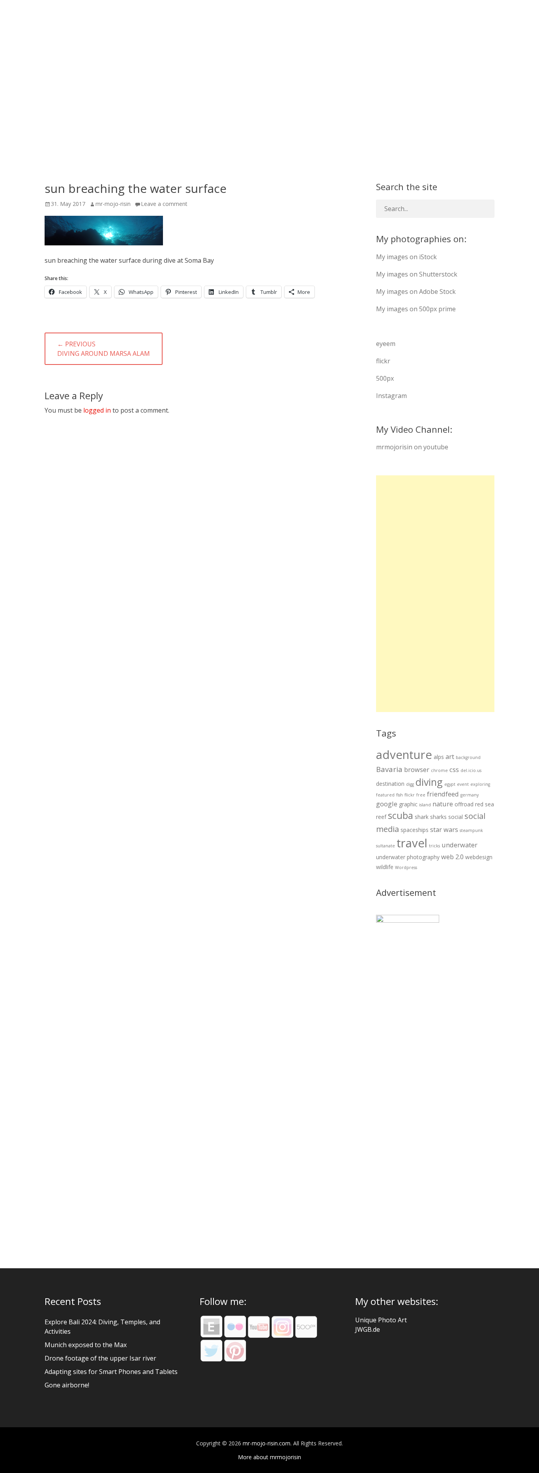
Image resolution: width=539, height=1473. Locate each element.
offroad (464, 804)
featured (385, 795)
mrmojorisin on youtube (412, 447)
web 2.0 (452, 856)
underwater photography (408, 857)
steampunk (471, 830)
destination (390, 783)
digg (410, 784)
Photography (296, 19)
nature (442, 803)
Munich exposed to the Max (86, 1344)
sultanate (385, 846)
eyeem (385, 343)
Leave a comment (164, 203)
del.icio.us (470, 770)
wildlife (384, 867)
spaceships (415, 830)
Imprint (481, 19)
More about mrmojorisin (269, 1457)
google (386, 803)
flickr (383, 361)
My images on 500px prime (416, 309)
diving (429, 782)
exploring (480, 784)
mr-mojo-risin (113, 203)
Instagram (391, 395)
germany (469, 795)
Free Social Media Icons (414, 19)
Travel (348, 19)
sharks (438, 817)
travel (412, 843)
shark (422, 817)
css (454, 769)
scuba (400, 815)
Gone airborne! (67, 1385)
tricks (434, 846)
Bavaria (389, 769)
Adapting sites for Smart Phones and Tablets (111, 1371)
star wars (444, 829)
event (463, 784)
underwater (459, 844)
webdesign (478, 857)
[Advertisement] (435, 593)
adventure (404, 755)
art (449, 756)
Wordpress (406, 867)
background (468, 757)
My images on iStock (406, 256)
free (420, 795)
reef (381, 817)
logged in (97, 410)
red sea (484, 804)
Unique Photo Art (381, 1320)
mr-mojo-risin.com (109, 19)
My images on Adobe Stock (416, 291)
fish (399, 795)
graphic (408, 804)
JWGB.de (367, 1329)
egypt (449, 784)
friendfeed (443, 793)
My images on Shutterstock (416, 274)
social (455, 817)
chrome (439, 770)
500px (385, 378)
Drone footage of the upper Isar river (100, 1358)
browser (416, 769)
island (425, 805)
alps (439, 757)
